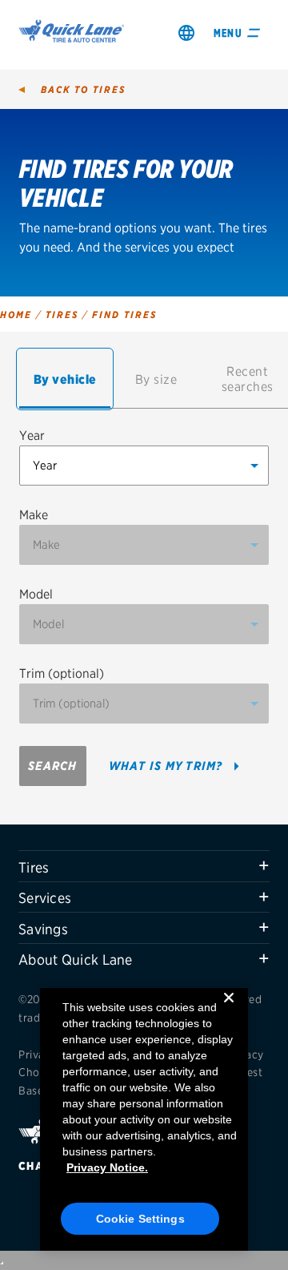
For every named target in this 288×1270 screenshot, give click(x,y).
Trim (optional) (61, 673)
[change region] (186, 32)
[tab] (144, 866)
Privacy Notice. (107, 1167)
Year (32, 435)
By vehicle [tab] (65, 379)
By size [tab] (156, 379)
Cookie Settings (140, 1218)
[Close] (228, 1010)
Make (33, 514)
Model (36, 594)
